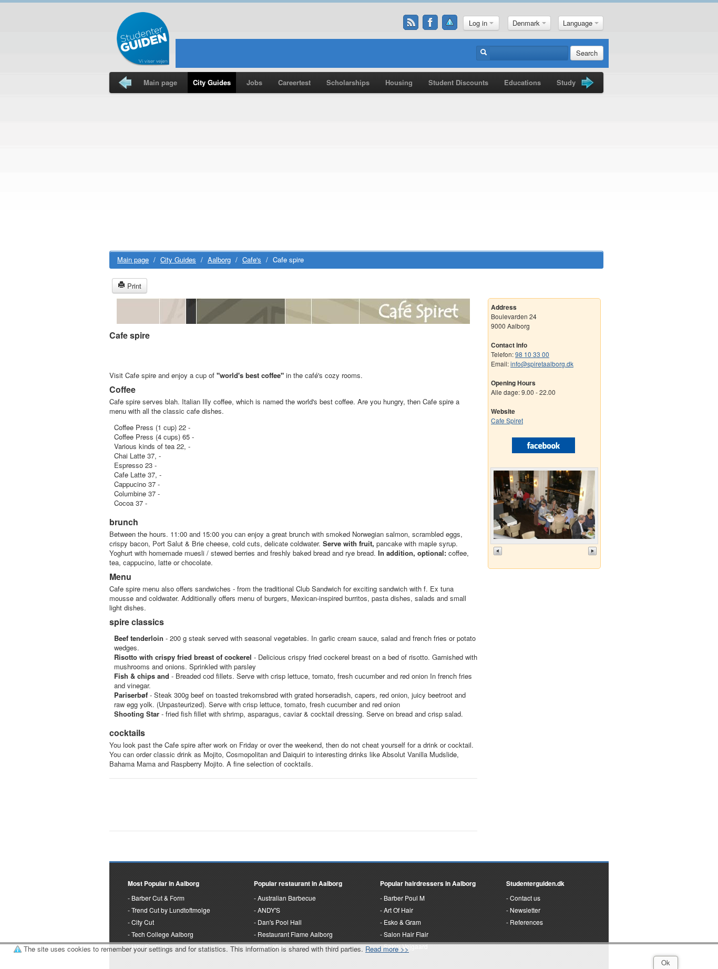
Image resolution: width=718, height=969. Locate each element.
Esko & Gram (402, 921)
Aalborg (219, 259)
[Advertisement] (356, 172)
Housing (399, 82)
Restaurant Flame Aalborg (295, 934)
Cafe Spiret (507, 420)
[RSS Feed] (411, 22)
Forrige (499, 551)
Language (578, 23)
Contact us (525, 897)
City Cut (142, 921)
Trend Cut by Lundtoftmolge (170, 909)
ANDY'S (269, 909)
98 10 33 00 (532, 354)
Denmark (527, 23)
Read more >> (387, 949)
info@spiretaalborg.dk (541, 363)
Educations (522, 82)
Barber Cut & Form (157, 897)
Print (133, 286)
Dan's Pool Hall (280, 921)
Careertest (294, 82)
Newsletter (525, 909)
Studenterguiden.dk (535, 883)
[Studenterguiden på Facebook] (430, 22)
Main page (160, 82)
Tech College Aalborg (162, 934)
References (526, 921)
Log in (479, 23)
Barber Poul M (404, 897)
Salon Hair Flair (406, 934)
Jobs (254, 82)
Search (587, 53)
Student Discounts (458, 82)
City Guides (212, 82)
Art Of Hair (398, 909)
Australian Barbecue (287, 897)
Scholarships (348, 82)
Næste (593, 551)
